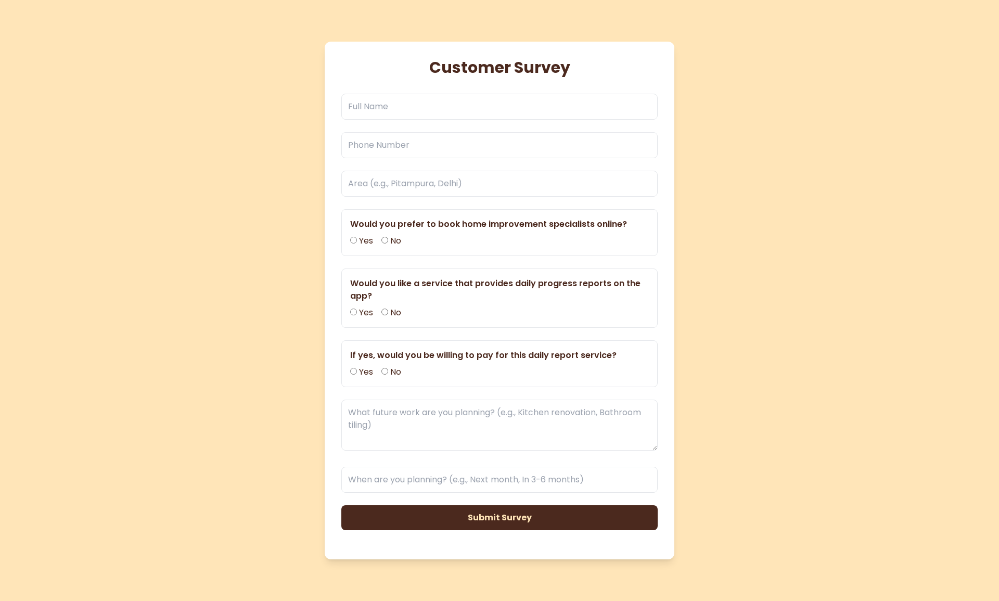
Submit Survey (500, 517)
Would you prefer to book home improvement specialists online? (488, 224)
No (394, 241)
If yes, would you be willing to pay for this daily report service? (483, 355)
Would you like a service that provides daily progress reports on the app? (495, 289)
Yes (365, 241)
